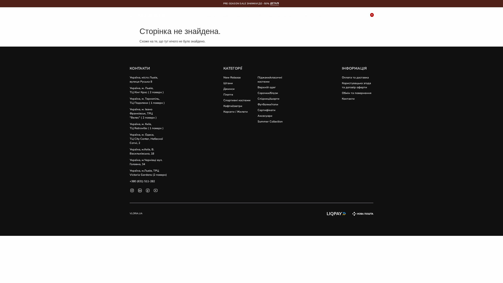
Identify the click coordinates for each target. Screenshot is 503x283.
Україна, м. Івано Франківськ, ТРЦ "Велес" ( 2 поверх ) (143, 113)
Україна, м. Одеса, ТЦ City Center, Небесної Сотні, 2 (146, 139)
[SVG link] (131, 17)
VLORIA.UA (136, 213)
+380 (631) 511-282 (142, 181)
